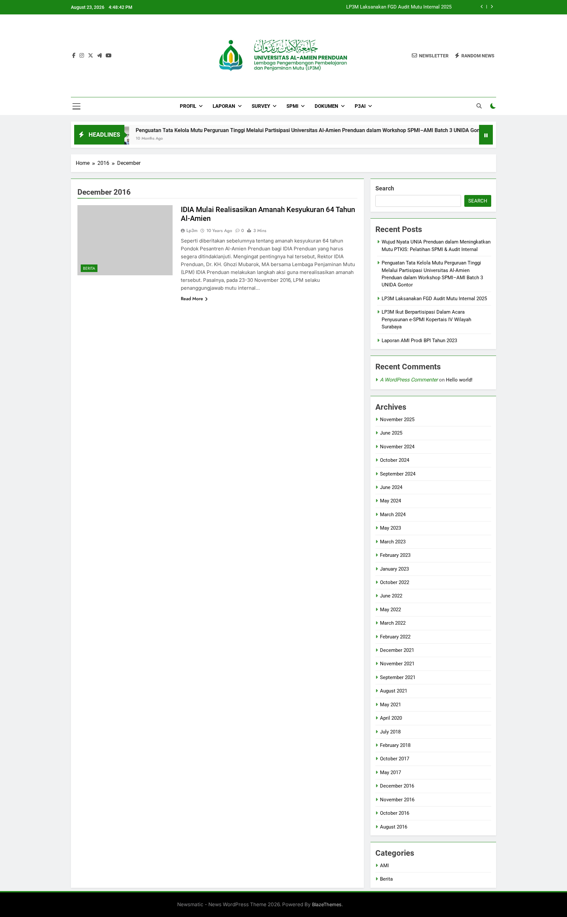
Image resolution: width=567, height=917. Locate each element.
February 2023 (395, 555)
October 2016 (394, 813)
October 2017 (394, 759)
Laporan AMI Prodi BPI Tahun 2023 (419, 340)
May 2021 (390, 705)
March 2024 (393, 514)
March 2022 (393, 623)
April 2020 (391, 718)
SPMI (292, 106)
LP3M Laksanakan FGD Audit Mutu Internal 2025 (399, 7)
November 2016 (397, 800)
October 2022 (394, 582)
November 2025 (397, 419)
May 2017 (390, 772)
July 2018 (390, 732)
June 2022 (391, 596)
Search (384, 188)
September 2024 (397, 474)
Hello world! (459, 380)
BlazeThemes (327, 904)
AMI (384, 865)
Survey (261, 106)
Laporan (224, 106)
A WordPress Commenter (409, 380)
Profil (188, 106)
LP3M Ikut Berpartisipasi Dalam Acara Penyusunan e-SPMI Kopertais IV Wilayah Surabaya (426, 319)
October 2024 (394, 460)
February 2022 (395, 637)
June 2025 (391, 433)
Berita (89, 268)
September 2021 (397, 677)
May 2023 (390, 528)
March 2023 (393, 542)
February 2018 (395, 745)
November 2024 (397, 447)
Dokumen (326, 106)
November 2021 (397, 664)
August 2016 (393, 827)
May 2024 (390, 501)
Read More (192, 298)
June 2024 (391, 487)
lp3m (192, 230)
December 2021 (397, 650)
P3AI (360, 106)
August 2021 (393, 691)
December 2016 (397, 786)
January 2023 (394, 569)
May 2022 (390, 610)
